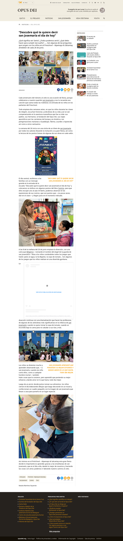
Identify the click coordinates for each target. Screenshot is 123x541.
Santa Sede (23, 504)
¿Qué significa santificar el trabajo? (60, 499)
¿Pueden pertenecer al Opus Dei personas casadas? (58, 513)
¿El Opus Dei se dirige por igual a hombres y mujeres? (58, 505)
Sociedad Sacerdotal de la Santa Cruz (31, 499)
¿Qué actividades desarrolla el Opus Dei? (56, 520)
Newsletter (66, 2)
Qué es (22, 18)
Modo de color (56, 2)
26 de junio (22, 477)
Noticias (49, 18)
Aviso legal (31, 539)
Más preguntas (54, 531)
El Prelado (35, 18)
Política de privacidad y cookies (46, 539)
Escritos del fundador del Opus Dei (30, 502)
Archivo (98, 539)
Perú (37, 480)
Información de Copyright (67, 539)
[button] (68, 90)
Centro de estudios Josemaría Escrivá (31, 515)
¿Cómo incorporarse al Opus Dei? (60, 517)
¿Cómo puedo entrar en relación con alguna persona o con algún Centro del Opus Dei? (60, 525)
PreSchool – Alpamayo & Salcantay (37, 477)
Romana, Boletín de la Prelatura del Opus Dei (26, 507)
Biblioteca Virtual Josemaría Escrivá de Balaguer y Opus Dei (29, 518)
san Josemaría (48, 100)
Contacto (84, 2)
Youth (97, 18)
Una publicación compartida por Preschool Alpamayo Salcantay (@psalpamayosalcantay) (58, 316)
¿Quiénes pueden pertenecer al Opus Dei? (57, 509)
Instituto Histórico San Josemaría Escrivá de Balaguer (29, 511)
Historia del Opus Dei (26, 521)
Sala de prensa (75, 2)
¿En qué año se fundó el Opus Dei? (60, 502)
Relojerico (30, 252)
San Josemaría (64, 18)
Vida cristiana (82, 18)
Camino (61, 188)
